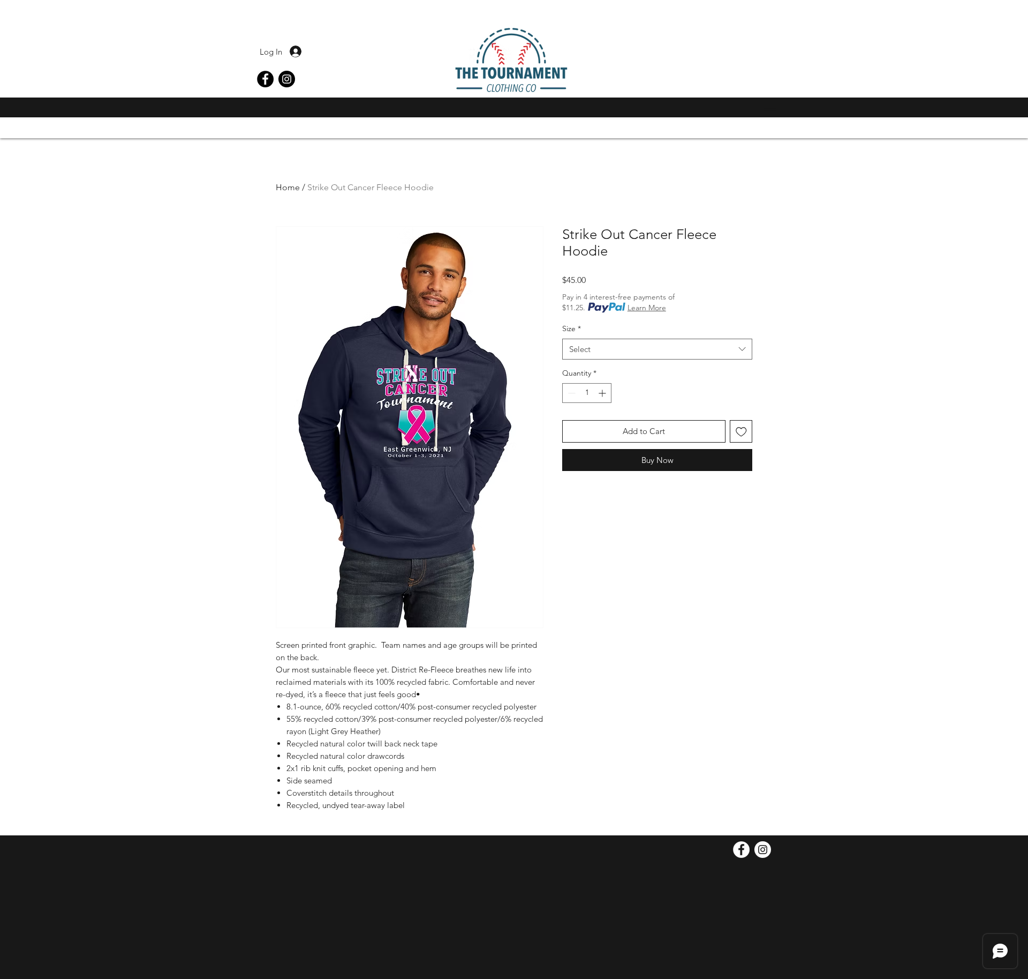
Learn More (647, 307)
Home (288, 187)
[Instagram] (286, 79)
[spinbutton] (586, 393)
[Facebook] (265, 79)
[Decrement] (570, 393)
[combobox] (657, 349)
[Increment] (603, 393)
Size (571, 328)
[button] (767, 110)
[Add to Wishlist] (741, 431)
